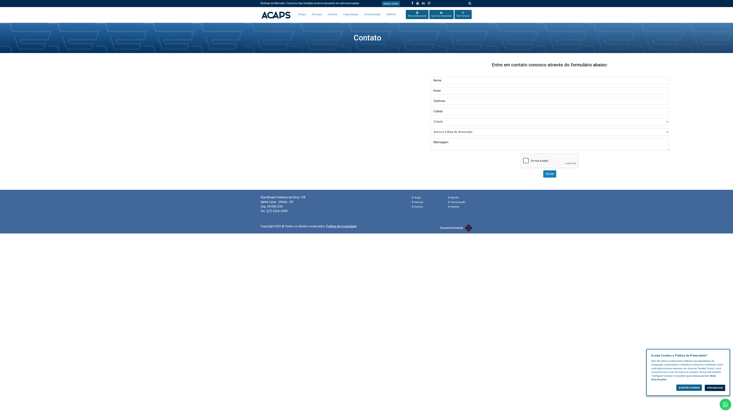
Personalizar (715, 388)
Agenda (454, 197)
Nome (437, 80)
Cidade (438, 111)
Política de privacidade (341, 226)
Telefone (439, 101)
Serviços (317, 14)
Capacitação (350, 14)
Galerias (391, 14)
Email (437, 91)
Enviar (550, 174)
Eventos (332, 14)
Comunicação (372, 14)
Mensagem (440, 142)
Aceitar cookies (689, 387)
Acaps (302, 14)
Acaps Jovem (391, 3)
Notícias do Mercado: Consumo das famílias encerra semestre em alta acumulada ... (311, 3)
